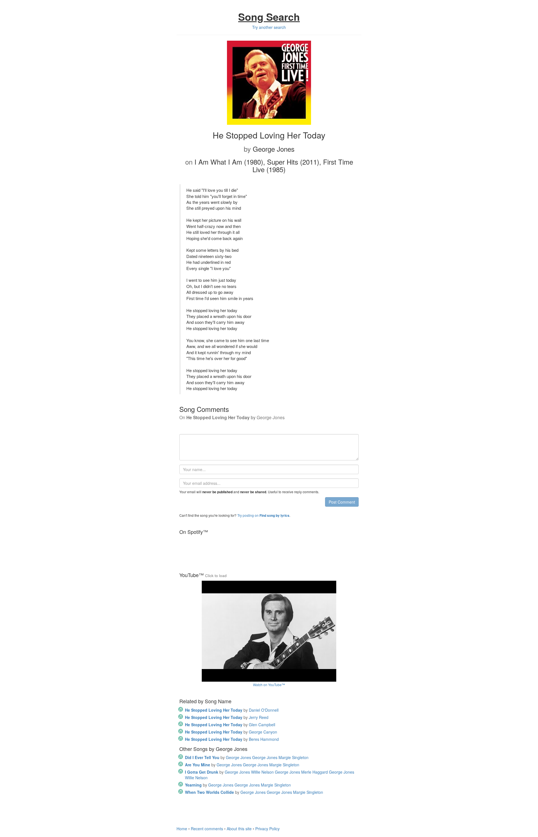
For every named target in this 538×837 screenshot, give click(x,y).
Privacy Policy (267, 828)
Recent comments (207, 828)
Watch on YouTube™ (269, 684)
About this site (239, 828)
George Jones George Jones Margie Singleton (247, 757)
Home (182, 828)
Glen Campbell (230, 724)
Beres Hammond (232, 739)
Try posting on (263, 515)
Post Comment (342, 502)
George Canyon (231, 732)
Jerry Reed (226, 717)
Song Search (269, 16)
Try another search (269, 27)
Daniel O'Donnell (232, 710)
